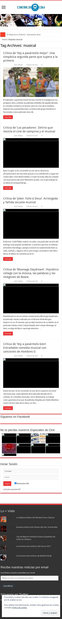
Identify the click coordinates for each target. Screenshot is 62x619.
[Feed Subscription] (61, 45)
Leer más (8, 117)
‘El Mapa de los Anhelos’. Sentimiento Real (23, 34)
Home (4, 39)
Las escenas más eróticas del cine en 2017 (33, 546)
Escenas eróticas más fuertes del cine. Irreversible (36, 527)
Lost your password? (12, 489)
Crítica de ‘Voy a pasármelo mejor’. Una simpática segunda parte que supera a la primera (30, 56)
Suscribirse (8, 586)
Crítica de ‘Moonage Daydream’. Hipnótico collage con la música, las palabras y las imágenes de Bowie (31, 273)
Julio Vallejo (18, 65)
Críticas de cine (32, 65)
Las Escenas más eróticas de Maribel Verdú (34, 556)
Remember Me (22, 483)
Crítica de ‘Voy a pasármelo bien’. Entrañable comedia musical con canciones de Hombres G (25, 347)
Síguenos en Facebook (15, 416)
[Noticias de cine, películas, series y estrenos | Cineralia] (31, 6)
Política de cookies (19, 608)
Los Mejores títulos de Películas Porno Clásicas (35, 517)
